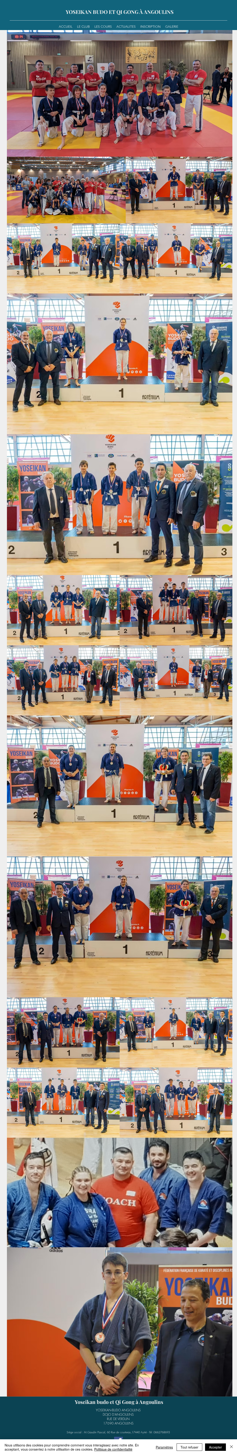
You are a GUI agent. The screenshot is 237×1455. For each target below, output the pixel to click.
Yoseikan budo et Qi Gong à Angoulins (119, 1401)
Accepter (215, 1447)
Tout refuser (189, 1447)
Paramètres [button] (164, 1447)
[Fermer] (231, 1447)
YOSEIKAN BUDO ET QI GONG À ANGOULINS (120, 11)
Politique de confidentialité (113, 1449)
